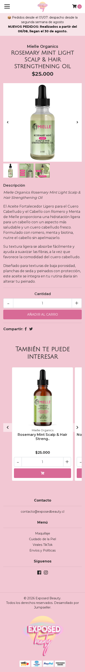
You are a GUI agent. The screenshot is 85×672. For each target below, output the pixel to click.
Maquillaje (42, 533)
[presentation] (7, 122)
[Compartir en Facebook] (26, 329)
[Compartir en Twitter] (31, 329)
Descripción (14, 185)
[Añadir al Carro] (42, 473)
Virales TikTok (43, 545)
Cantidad (42, 294)
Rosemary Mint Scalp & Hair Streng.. (42, 437)
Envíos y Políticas (42, 550)
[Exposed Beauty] (42, 6)
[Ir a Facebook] (39, 573)
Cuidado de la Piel (42, 539)
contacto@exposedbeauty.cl (42, 512)
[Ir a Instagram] (46, 573)
